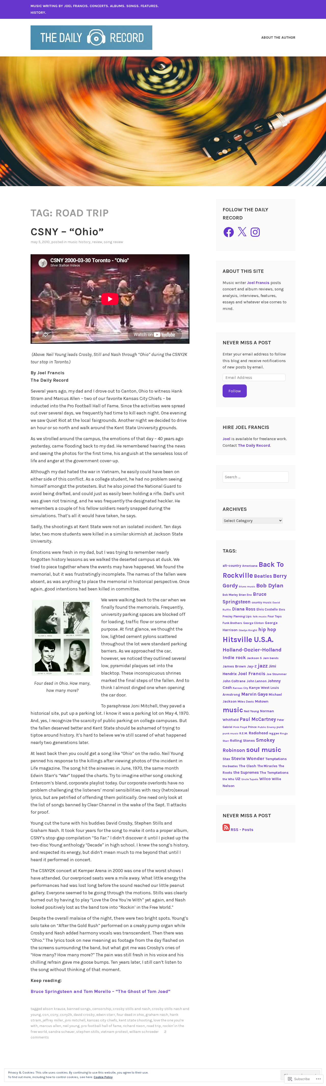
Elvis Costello (267, 609)
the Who (228, 779)
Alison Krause (54, 1009)
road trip (153, 1026)
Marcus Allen (50, 1026)
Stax (226, 759)
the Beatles (230, 766)
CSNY (54, 1015)
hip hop (267, 629)
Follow (234, 391)
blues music (247, 586)
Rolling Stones (242, 740)
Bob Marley (230, 595)
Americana (249, 566)
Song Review (113, 242)
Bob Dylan (269, 585)
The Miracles (267, 766)
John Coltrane (234, 681)
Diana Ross (243, 609)
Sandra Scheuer (61, 1032)
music (233, 710)
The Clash (247, 766)
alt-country (232, 565)
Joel (226, 438)
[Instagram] (255, 232)
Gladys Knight (248, 630)
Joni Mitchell (75, 1020)
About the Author (278, 37)
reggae (274, 733)
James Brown (234, 666)
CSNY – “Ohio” (67, 231)
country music (261, 602)
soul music (263, 750)
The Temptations (274, 772)
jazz (263, 666)
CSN (45, 1015)
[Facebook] (229, 232)
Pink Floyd (240, 727)
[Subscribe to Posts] (226, 829)
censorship (101, 1009)
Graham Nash (156, 1015)
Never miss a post (247, 343)
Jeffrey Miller (53, 1020)
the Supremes (246, 772)
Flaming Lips (243, 616)
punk (280, 727)
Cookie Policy (103, 1077)
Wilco (265, 778)
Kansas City (240, 688)
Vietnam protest (114, 1032)
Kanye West (259, 688)
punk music (230, 733)
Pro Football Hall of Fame (101, 1026)
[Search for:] (256, 476)
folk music (260, 616)
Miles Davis (246, 701)
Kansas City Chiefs (102, 1020)
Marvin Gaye (254, 694)
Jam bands (271, 658)
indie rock (234, 657)
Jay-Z (252, 666)
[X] (242, 232)
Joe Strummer (276, 674)
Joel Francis (258, 282)
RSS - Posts (242, 829)
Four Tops (275, 616)
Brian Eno (245, 595)
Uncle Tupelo (249, 779)
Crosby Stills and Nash (131, 1009)
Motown (261, 701)
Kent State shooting (135, 1020)
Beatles (263, 576)
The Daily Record (254, 445)
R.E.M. (243, 733)
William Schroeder (144, 1032)
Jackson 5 (254, 658)
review (97, 242)
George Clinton (253, 623)
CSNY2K (66, 1015)
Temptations (276, 759)
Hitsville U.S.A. (248, 639)
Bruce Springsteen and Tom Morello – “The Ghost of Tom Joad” (100, 991)
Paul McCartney (258, 719)
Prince (252, 727)
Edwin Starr (105, 1015)
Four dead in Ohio (130, 1015)
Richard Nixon (134, 1026)
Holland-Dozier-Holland (252, 650)
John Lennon (257, 681)
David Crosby (84, 1015)
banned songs (79, 1009)
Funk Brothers (232, 623)
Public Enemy (267, 727)
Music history (78, 242)
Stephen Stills (87, 1032)
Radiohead (258, 733)
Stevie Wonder (247, 758)
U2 (237, 779)
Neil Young (71, 1026)
